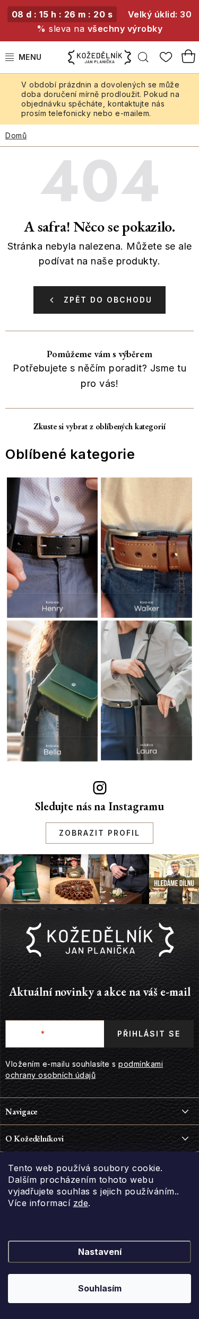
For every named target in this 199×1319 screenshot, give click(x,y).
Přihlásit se (148, 1033)
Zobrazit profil (99, 832)
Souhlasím (100, 1288)
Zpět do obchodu (108, 299)
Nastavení (100, 1251)
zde (81, 1203)
